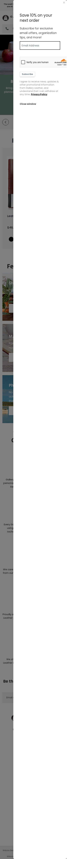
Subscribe (27, 74)
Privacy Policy (39, 94)
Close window (28, 104)
